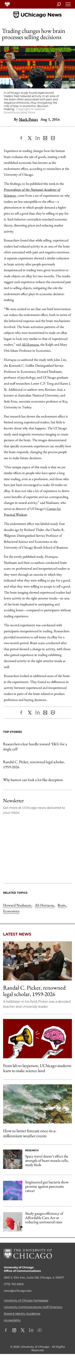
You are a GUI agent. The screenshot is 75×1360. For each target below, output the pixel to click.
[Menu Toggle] (68, 5)
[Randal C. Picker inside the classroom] (37, 960)
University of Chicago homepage (26, 1300)
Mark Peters (28, 119)
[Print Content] (53, 138)
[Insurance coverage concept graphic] (12, 1222)
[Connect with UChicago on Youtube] (39, 1330)
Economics (11, 911)
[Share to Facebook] (22, 138)
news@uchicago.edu (18, 1290)
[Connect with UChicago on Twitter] (23, 1330)
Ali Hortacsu (45, 905)
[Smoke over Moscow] (37, 1103)
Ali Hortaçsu (30, 344)
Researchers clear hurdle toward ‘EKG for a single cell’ (35, 746)
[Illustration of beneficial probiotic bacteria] (12, 1190)
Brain (62, 905)
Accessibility (12, 1320)
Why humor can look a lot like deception (33, 779)
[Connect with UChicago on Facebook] (7, 1330)
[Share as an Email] (45, 138)
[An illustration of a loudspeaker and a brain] (37, 1038)
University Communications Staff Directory (33, 1307)
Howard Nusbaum (17, 905)
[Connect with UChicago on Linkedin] (31, 1330)
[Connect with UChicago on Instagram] (14, 1330)
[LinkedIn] (37, 138)
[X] (30, 138)
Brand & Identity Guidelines (22, 1313)
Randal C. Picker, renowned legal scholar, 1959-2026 (34, 764)
